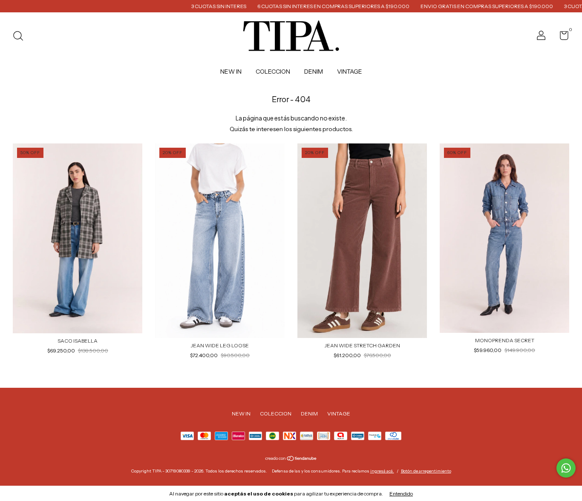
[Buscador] (21, 36)
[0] (561, 37)
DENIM (313, 71)
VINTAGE (349, 71)
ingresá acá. (382, 471)
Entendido (401, 493)
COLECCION (273, 71)
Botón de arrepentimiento (426, 471)
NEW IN (231, 71)
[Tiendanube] (291, 459)
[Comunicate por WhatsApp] (566, 468)
